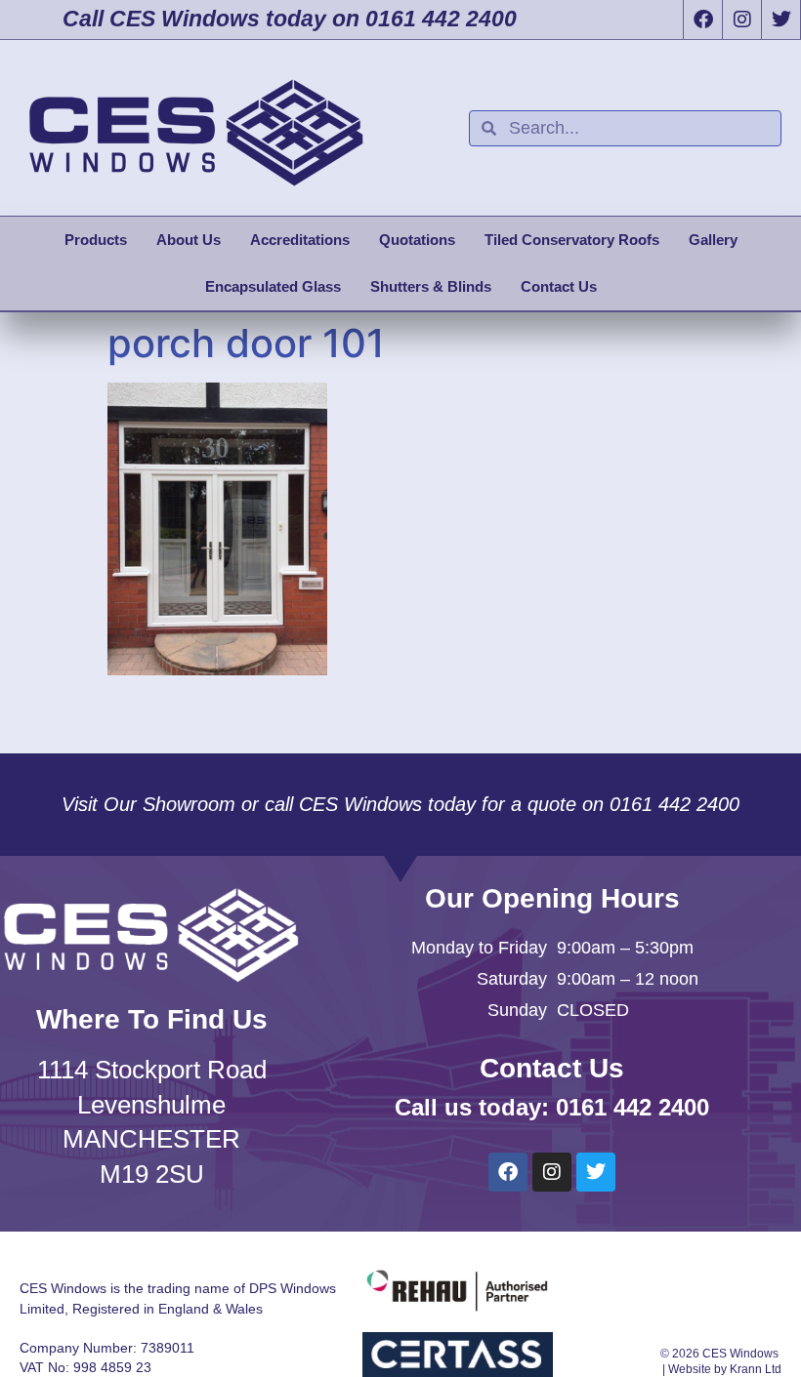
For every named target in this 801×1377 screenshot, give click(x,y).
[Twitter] (780, 19)
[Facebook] (702, 19)
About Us (188, 239)
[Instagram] (741, 19)
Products (95, 239)
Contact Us (559, 286)
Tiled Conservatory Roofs (572, 239)
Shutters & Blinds (430, 286)
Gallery (713, 239)
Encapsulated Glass (273, 286)
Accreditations (300, 239)
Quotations (417, 239)
